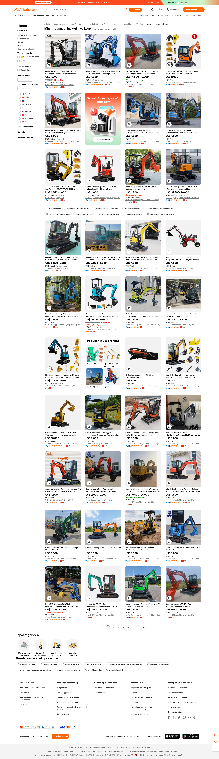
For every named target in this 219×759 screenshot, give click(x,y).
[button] (126, 9)
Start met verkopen (175, 693)
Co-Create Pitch (26, 693)
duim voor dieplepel (72, 664)
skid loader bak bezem (94, 664)
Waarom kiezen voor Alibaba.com (32, 688)
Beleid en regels (63, 714)
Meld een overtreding (139, 714)
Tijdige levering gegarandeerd (68, 697)
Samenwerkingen (174, 707)
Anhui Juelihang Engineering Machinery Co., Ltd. (103, 268)
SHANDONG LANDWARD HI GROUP (59, 85)
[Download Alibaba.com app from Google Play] (190, 736)
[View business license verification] (132, 755)
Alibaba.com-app (155, 736)
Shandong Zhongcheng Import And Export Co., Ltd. (143, 268)
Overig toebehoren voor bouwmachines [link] (152, 24)
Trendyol (136, 747)
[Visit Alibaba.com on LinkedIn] (174, 717)
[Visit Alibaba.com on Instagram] (184, 717)
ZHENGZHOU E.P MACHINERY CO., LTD (60, 386)
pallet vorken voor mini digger (69, 670)
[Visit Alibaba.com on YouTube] (189, 717)
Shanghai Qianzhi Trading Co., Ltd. (58, 268)
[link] (215, 735)
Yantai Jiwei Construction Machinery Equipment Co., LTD (143, 386)
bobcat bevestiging (95, 670)
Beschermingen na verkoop (67, 702)
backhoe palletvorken (132, 209)
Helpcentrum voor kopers (141, 688)
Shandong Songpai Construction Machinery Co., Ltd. (143, 141)
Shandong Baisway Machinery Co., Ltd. (100, 443)
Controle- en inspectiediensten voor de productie (72, 708)
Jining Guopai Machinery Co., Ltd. (179, 141)
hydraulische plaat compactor (107, 209)
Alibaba (47, 24)
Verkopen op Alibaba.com (178, 688)
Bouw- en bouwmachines (64, 24)
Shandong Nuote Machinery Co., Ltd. (180, 268)
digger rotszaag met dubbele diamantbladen (36, 670)
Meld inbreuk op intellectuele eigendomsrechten (142, 708)
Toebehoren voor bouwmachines (120, 24)
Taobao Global (119, 747)
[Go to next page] (143, 627)
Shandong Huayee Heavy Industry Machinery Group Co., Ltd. (63, 141)
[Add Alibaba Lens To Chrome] (60, 736)
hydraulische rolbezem (134, 214)
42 (138, 628)
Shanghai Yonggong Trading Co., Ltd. (180, 325)
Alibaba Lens (25, 736)
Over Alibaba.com (27, 682)
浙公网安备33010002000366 (151, 755)
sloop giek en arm (55, 209)
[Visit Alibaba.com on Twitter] (179, 717)
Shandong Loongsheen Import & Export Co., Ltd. (103, 198)
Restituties (135, 702)
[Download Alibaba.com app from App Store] (172, 736)
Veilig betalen (62, 688)
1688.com (83, 747)
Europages (146, 747)
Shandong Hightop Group (55, 198)
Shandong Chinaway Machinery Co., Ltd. (101, 329)
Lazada (109, 747)
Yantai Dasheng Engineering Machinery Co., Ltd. (143, 325)
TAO (129, 747)
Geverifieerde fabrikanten (104, 688)
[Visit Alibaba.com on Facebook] (169, 717)
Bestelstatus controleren (177, 697)
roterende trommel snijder (159, 664)
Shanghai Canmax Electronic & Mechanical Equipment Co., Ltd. (63, 443)
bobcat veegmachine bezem (78, 209)
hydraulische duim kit (116, 670)
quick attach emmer (84, 214)
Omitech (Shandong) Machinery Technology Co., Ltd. (143, 200)
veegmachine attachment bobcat (162, 214)
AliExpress (73, 747)
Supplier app (119, 736)
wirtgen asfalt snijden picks (109, 214)
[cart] (161, 10)
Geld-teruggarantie (64, 693)
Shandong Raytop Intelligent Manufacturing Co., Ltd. (183, 198)
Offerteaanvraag (100, 693)
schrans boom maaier (28, 664)
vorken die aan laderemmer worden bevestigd (126, 664)
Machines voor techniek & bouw (90, 24)
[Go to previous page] (103, 627)
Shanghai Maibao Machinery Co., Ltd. (139, 84)
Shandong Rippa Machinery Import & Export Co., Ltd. (63, 325)
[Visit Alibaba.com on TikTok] (194, 717)
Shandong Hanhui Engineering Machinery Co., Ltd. (143, 443)
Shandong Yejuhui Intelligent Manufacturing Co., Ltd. (183, 82)
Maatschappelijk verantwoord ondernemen (31, 698)
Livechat (134, 693)
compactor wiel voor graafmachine (160, 209)
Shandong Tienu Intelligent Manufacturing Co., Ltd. (183, 386)
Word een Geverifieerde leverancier (182, 702)
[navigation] (28, 326)
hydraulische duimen (50, 664)
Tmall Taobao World (97, 747)
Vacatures (24, 704)
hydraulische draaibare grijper (59, 214)
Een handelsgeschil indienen (142, 697)
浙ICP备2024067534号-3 (174, 755)
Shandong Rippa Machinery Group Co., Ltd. (102, 82)
